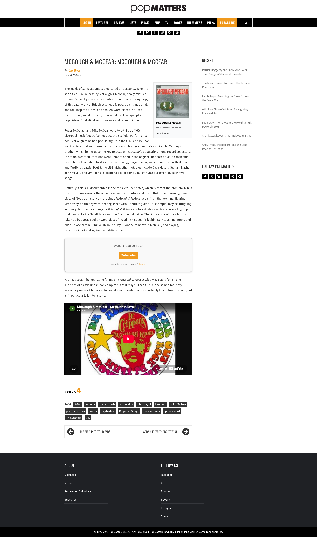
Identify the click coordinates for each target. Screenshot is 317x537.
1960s (77, 404)
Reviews (118, 22)
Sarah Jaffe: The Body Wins (160, 431)
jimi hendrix (126, 404)
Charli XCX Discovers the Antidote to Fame (226, 135)
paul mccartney (75, 411)
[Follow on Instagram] (162, 32)
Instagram (167, 508)
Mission (68, 483)
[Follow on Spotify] (177, 32)
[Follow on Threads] (170, 32)
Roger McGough (129, 411)
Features (102, 22)
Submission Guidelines (77, 491)
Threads (166, 516)
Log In (86, 22)
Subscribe (227, 22)
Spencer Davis (151, 411)
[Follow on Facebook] (155, 32)
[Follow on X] (140, 32)
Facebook (167, 475)
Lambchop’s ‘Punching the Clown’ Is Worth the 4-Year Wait (227, 98)
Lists (132, 22)
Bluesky (166, 491)
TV (166, 22)
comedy (90, 404)
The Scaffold (73, 418)
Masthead (70, 475)
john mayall (144, 404)
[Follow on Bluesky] (147, 32)
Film (157, 22)
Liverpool (160, 404)
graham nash (107, 404)
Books (177, 22)
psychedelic (108, 411)
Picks (211, 22)
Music (145, 22)
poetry (93, 411)
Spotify (165, 499)
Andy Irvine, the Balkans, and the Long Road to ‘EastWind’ (224, 147)
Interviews (194, 22)
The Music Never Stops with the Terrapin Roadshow (226, 85)
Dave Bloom (75, 70)
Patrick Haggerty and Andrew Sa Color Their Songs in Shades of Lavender (224, 72)
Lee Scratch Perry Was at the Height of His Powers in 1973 (227, 124)
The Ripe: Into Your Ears (95, 431)
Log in (142, 264)
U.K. (87, 418)
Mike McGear (178, 404)
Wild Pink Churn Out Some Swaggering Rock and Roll (225, 111)
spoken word (172, 411)
